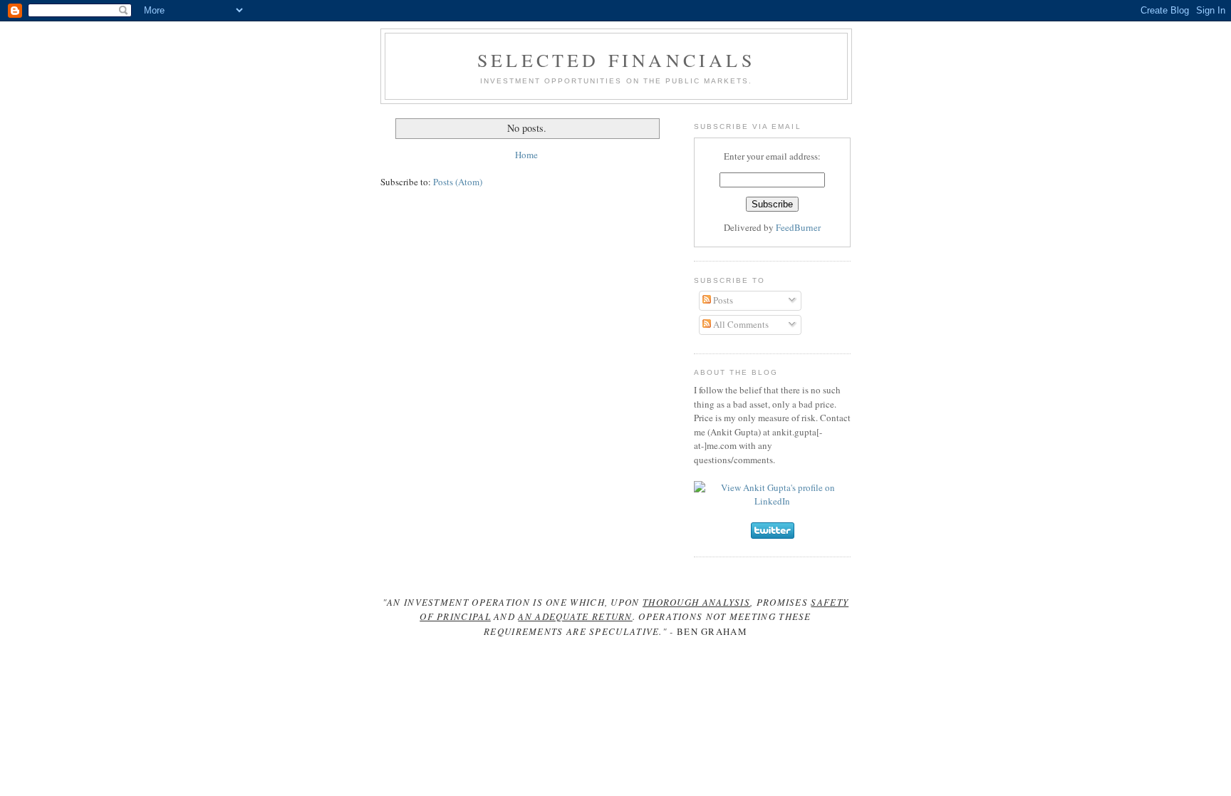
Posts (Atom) (457, 181)
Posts (722, 300)
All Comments (740, 324)
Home (526, 154)
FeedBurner (798, 227)
